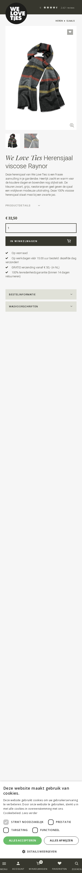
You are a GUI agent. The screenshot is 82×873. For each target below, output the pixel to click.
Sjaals (70, 21)
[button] (41, 294)
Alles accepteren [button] (22, 840)
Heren (59, 21)
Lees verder (29, 813)
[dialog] (41, 820)
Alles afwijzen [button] (61, 840)
